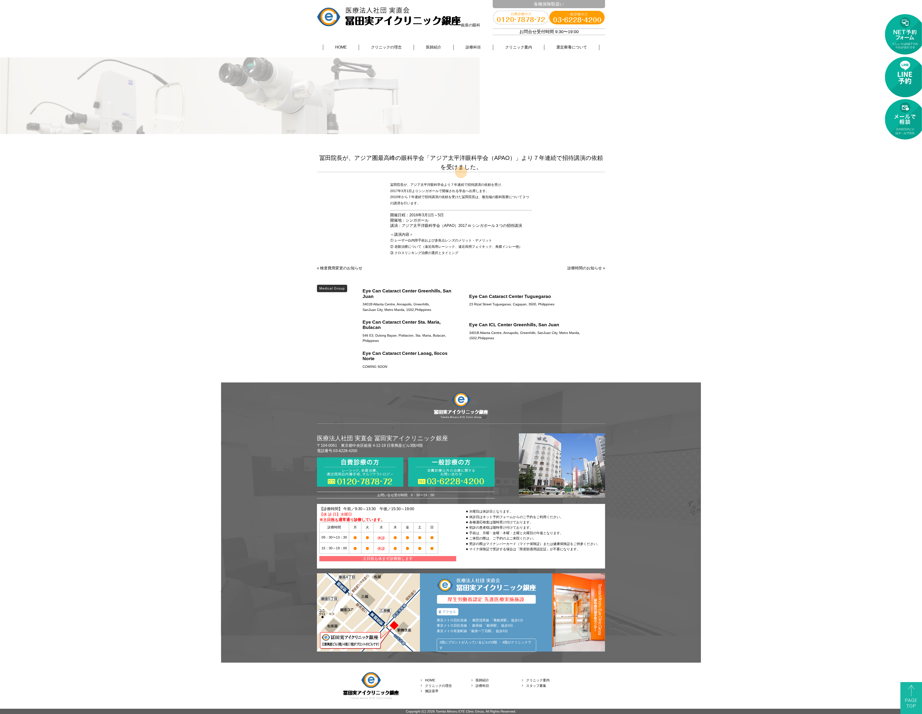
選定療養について (571, 47)
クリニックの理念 (386, 47)
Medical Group (332, 288)
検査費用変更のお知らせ (341, 268)
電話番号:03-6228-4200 (337, 451)
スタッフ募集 (536, 686)
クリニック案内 (518, 47)
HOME (341, 47)
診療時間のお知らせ (584, 268)
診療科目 (473, 47)
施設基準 (431, 691)
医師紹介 (433, 47)
